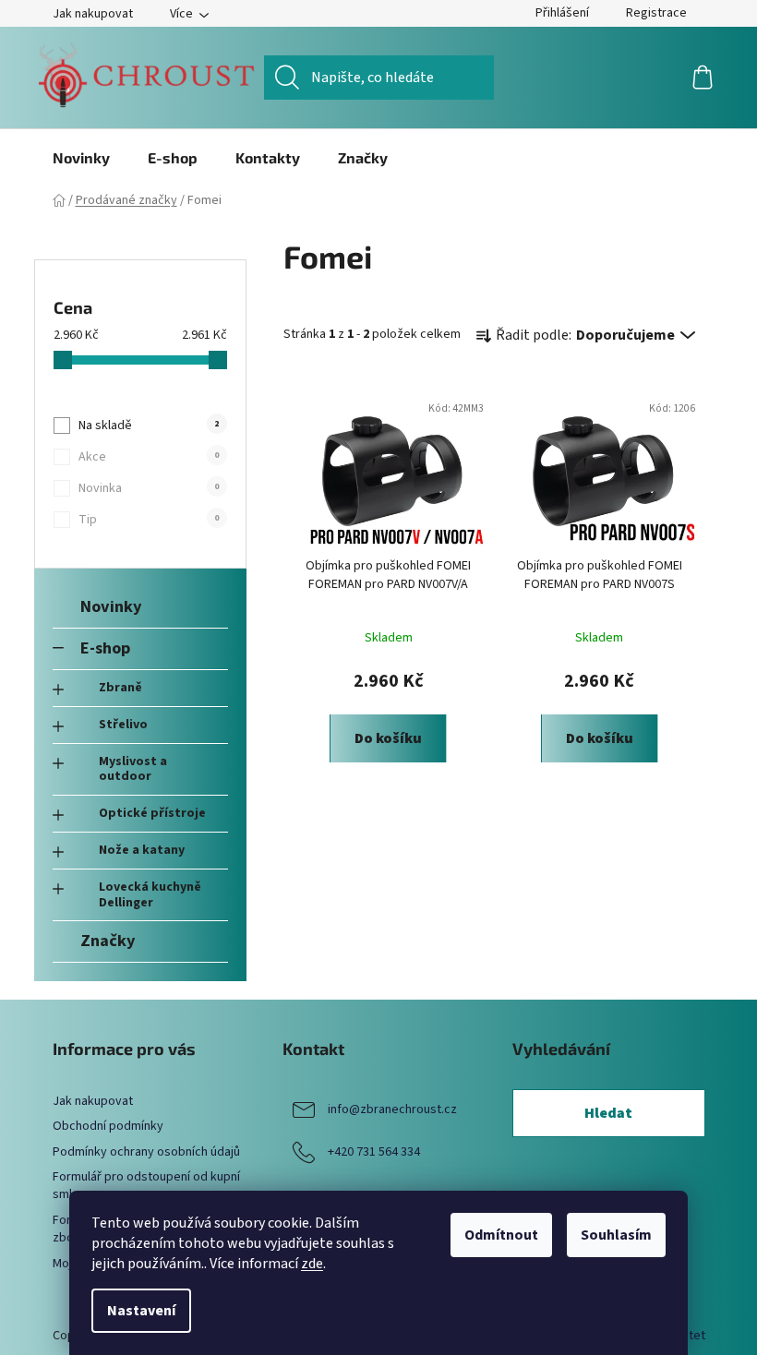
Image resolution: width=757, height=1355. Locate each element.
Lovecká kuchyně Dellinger (150, 895)
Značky (107, 941)
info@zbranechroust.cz (392, 1109)
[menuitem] (81, 157)
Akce (148, 457)
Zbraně (120, 687)
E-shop (105, 648)
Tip (148, 519)
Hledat (608, 1113)
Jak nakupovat (93, 14)
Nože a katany (142, 850)
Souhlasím (616, 1235)
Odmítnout (501, 1235)
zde (312, 1263)
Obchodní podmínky (108, 1126)
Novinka (148, 488)
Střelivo (123, 724)
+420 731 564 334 (374, 1152)
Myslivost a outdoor (133, 769)
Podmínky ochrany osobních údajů (146, 1152)
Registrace (656, 13)
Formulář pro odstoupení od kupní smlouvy (146, 1186)
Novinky (110, 606)
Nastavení (141, 1311)
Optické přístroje (152, 813)
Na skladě (148, 425)
